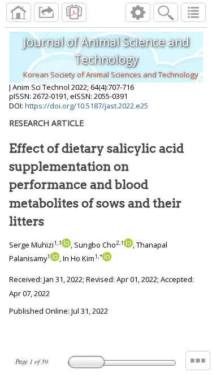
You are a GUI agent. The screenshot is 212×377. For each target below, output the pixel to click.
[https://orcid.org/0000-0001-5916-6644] (54, 258)
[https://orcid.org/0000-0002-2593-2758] (128, 245)
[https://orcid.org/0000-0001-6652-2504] (106, 258)
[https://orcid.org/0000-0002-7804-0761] (66, 245)
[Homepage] (18, 12)
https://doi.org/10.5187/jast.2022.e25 (86, 106)
